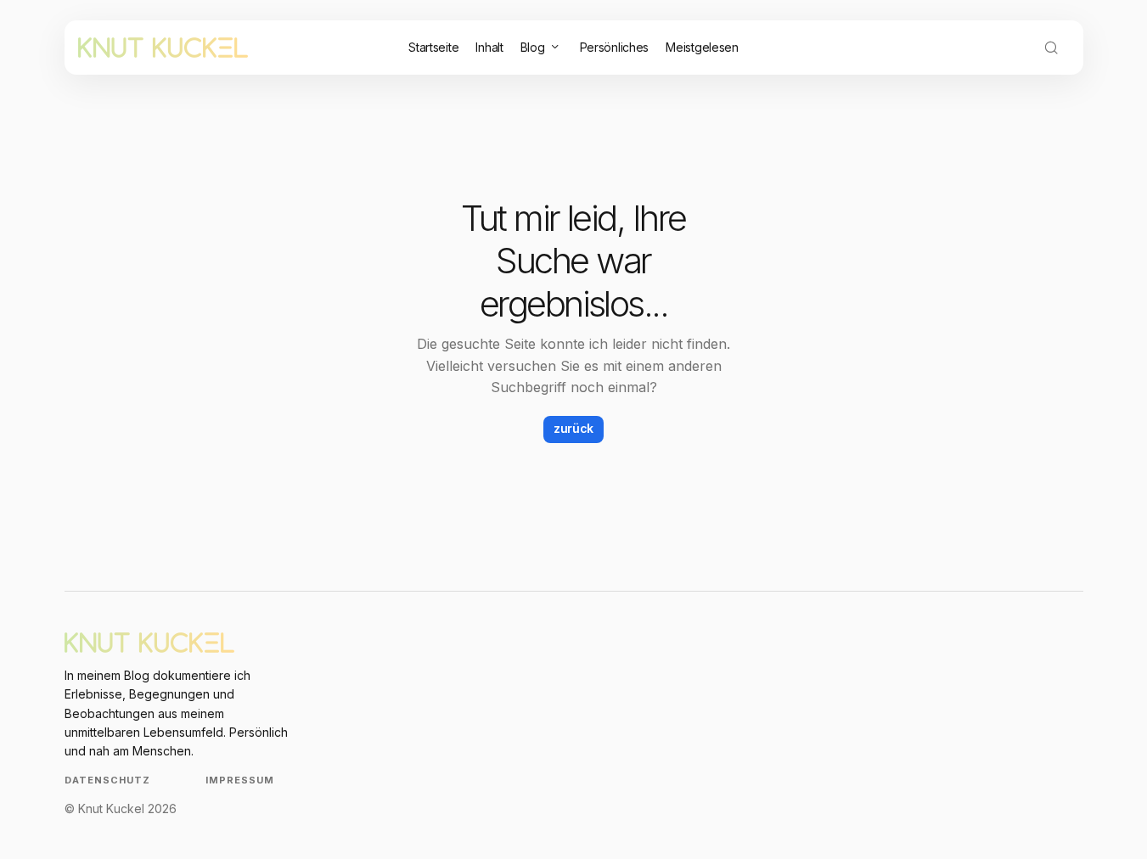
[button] (1051, 47)
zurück (573, 428)
